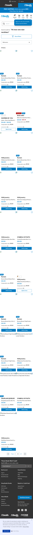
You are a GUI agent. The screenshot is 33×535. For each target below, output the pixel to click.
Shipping (20, 478)
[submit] (28, 466)
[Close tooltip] (31, 21)
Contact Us (3, 503)
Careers (3, 501)
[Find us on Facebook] (19, 510)
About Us (3, 499)
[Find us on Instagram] (22, 510)
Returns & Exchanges (22, 476)
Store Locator (4, 488)
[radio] (2, 115)
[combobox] (16, 42)
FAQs (19, 474)
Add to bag (11, 87)
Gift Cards (3, 486)
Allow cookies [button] (6, 531)
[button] (15, 531)
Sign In (2, 472)
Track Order (20, 472)
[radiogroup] (3, 115)
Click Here (13, 11)
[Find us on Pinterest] (26, 510)
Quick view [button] (11, 130)
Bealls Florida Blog (5, 505)
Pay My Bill (20, 488)
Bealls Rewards (4, 476)
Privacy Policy (26, 526)
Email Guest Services (25, 497)
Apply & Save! (21, 486)
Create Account (4, 474)
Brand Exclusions (5, 492)
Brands (2, 490)
